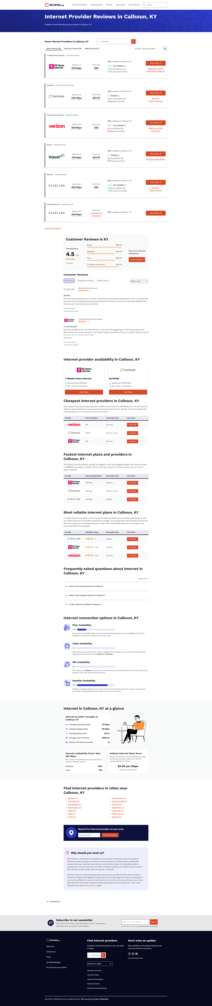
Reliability (91, 251)
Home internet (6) (53, 48)
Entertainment (97, 5)
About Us (92, 885)
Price (89, 258)
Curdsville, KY (117, 811)
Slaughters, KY (118, 808)
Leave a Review (137, 260)
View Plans (155, 63)
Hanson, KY (116, 817)
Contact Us (51, 952)
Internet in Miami (93, 975)
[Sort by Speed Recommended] (154, 48)
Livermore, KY (73, 801)
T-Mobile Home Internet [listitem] (85, 281)
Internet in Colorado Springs (97, 988)
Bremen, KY (117, 804)
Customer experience (96, 264)
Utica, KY (71, 814)
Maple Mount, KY (119, 798)
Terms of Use (131, 958)
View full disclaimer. (53, 228)
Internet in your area (94, 970)
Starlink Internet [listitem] (102, 281)
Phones (109, 5)
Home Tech (120, 5)
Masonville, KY (118, 814)
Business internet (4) (72, 48)
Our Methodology (53, 962)
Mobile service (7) (92, 48)
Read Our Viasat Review (156, 159)
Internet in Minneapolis (95, 979)
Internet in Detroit (93, 984)
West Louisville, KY (119, 801)
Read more (67, 338)
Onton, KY (72, 817)
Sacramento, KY (74, 804)
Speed (89, 245)
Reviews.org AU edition (58, 967)
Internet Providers (79, 5)
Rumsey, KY (73, 798)
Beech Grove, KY (75, 808)
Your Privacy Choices (91, 999)
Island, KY (72, 811)
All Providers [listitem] (69, 281)
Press (48, 957)
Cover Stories (134, 5)
